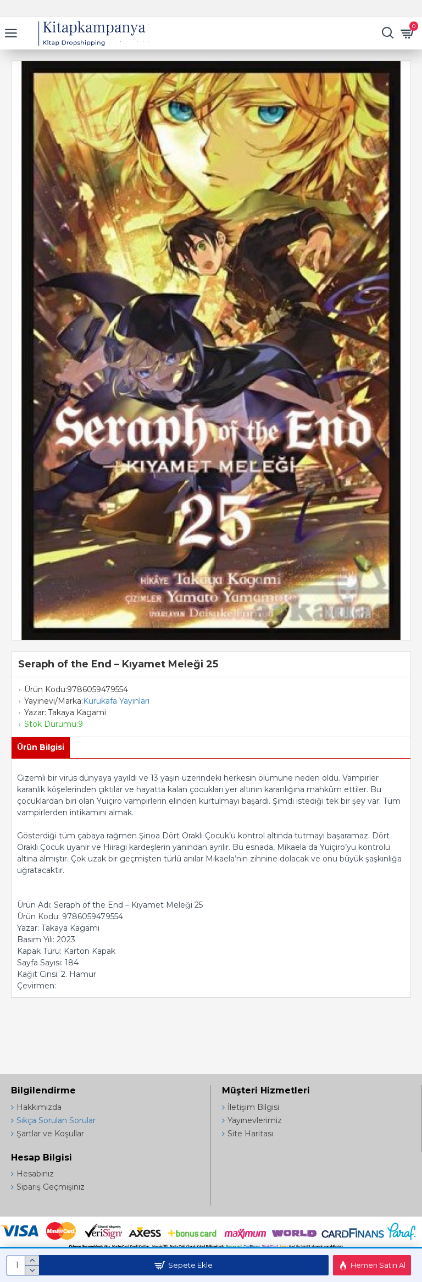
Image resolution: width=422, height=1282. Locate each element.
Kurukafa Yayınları (116, 701)
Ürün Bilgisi (40, 747)
